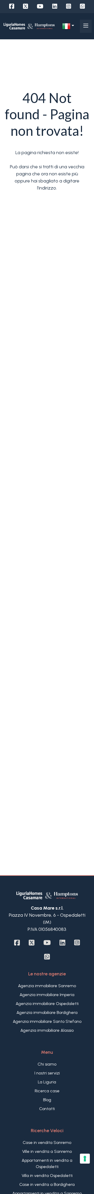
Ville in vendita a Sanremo (47, 1151)
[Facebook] (11, 6)
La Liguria (47, 1081)
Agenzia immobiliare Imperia (47, 994)
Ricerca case (47, 1090)
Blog (47, 1099)
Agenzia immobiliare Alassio (47, 1030)
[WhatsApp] (82, 6)
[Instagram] (68, 6)
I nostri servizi (47, 1073)
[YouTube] (40, 6)
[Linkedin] (54, 6)
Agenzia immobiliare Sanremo (47, 985)
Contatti (47, 1108)
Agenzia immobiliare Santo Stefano (47, 1021)
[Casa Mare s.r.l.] (29, 26)
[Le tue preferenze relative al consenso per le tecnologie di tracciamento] (85, 1159)
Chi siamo (47, 1064)
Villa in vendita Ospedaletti (47, 1175)
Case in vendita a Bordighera (47, 1184)
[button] (68, 26)
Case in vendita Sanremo (47, 1142)
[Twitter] (25, 6)
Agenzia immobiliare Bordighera (47, 1012)
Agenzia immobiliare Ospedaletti (47, 1003)
